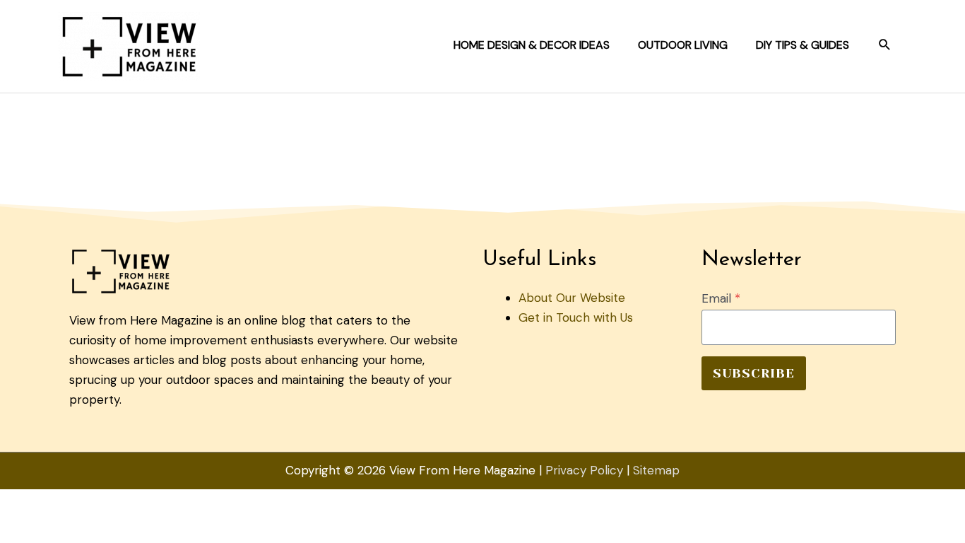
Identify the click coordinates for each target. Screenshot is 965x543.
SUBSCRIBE (754, 373)
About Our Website (572, 297)
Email (720, 298)
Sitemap (656, 470)
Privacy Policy (584, 470)
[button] (884, 44)
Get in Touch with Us (576, 317)
